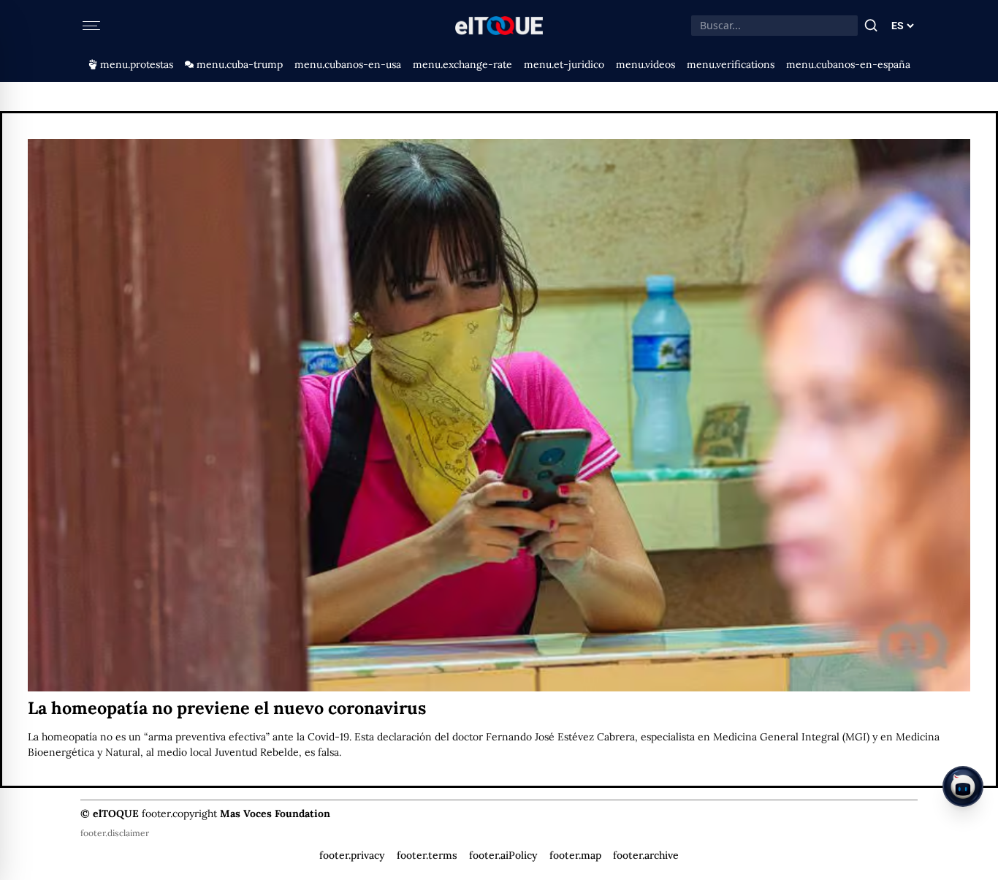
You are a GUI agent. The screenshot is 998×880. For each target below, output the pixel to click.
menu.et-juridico (564, 64)
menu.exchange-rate (462, 64)
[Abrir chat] (962, 786)
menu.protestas (136, 64)
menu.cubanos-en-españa (848, 64)
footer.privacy (352, 855)
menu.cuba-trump (240, 64)
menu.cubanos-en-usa (347, 64)
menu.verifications (730, 64)
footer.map (575, 855)
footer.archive (646, 855)
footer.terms (427, 855)
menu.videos (645, 64)
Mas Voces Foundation (275, 813)
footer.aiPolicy (503, 855)
